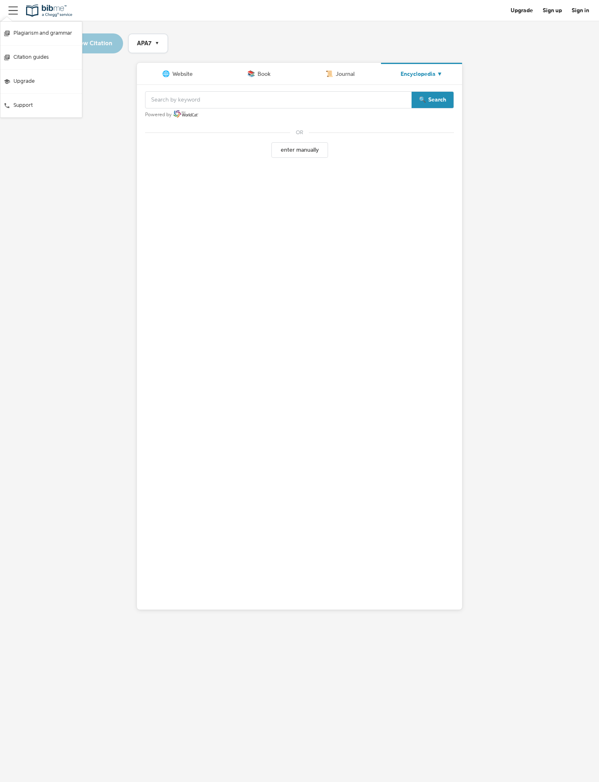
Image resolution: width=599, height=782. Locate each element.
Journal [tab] (340, 74)
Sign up (552, 10)
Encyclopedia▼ (422, 74)
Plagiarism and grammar (42, 33)
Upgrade (24, 81)
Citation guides (31, 57)
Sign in (580, 10)
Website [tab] (177, 74)
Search (437, 100)
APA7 (148, 43)
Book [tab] (259, 74)
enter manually (300, 150)
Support (23, 105)
